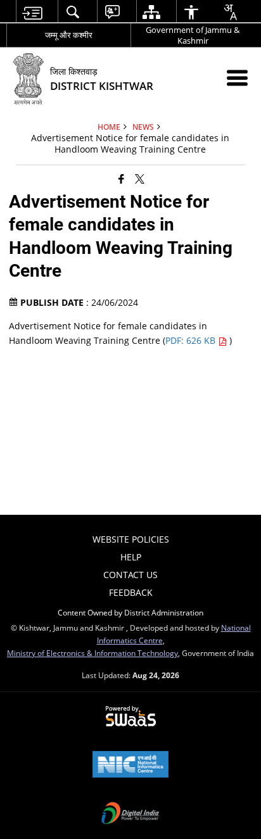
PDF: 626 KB (191, 340)
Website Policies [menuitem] (130, 539)
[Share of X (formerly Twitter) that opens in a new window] (140, 178)
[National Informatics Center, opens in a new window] (130, 765)
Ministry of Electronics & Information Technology (92, 653)
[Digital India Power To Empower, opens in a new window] (130, 814)
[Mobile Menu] (237, 77)
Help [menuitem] (130, 557)
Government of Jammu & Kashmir (192, 35)
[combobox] (230, 12)
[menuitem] (32, 11)
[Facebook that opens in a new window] (121, 178)
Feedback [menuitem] (131, 592)
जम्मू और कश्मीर (68, 35)
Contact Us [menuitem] (130, 575)
